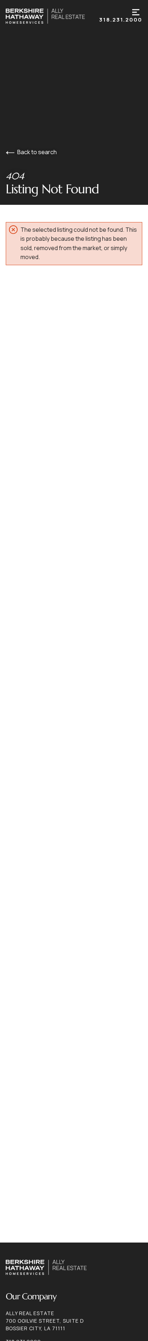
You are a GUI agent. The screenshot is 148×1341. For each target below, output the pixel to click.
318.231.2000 (120, 20)
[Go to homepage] (52, 16)
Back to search (37, 152)
